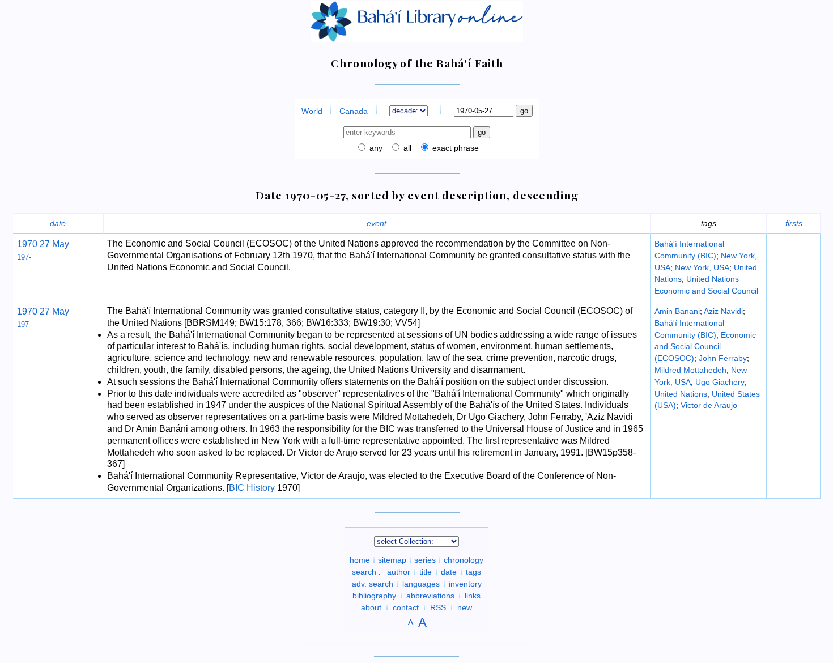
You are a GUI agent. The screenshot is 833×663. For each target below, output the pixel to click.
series (425, 559)
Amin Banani (677, 311)
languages (421, 583)
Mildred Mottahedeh (690, 370)
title (425, 571)
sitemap (392, 559)
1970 (27, 244)
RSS (438, 607)
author (398, 571)
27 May (53, 244)
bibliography (374, 595)
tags (473, 571)
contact (406, 607)
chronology (463, 559)
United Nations (680, 393)
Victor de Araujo (709, 405)
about (371, 607)
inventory (465, 583)
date (58, 223)
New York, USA (702, 267)
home (360, 559)
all (406, 147)
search (364, 571)
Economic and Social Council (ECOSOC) (705, 346)
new (464, 607)
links (473, 595)
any (374, 147)
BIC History (252, 487)
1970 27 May (43, 311)
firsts (793, 223)
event (376, 223)
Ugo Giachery (720, 381)
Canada (353, 111)
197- (24, 257)
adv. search (372, 583)
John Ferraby (723, 358)
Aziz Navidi (723, 311)
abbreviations (430, 595)
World (311, 111)
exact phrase (454, 147)
